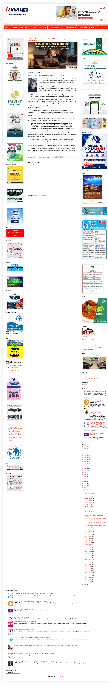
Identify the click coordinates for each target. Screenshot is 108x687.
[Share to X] (59, 157)
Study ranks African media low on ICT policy (46, 75)
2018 (85, 464)
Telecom (35, 27)
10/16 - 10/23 (88, 534)
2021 (85, 457)
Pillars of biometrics (88, 349)
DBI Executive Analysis (71, 27)
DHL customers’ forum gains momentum (95, 525)
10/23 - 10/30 (88, 531)
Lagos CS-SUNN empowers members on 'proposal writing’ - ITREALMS (32, 637)
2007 (85, 487)
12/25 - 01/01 (88, 493)
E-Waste (7, 27)
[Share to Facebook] (60, 157)
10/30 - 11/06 (88, 511)
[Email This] (56, 157)
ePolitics (20, 24)
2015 (85, 470)
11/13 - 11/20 (88, 506)
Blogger (64, 676)
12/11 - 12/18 (88, 498)
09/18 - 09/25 (88, 542)
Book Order (102, 24)
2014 (85, 472)
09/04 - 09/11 (88, 547)
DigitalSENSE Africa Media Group (92, 378)
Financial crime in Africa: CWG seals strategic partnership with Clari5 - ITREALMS (34, 661)
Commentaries (51, 24)
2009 (85, 483)
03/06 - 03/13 (88, 577)
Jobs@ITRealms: (91, 24)
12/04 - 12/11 (88, 500)
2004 (85, 584)
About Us (13, 24)
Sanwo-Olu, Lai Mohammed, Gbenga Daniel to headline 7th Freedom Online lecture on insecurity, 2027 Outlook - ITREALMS (45, 645)
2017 (85, 466)
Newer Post (31, 193)
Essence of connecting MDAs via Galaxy (24, 629)
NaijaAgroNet (81, 24)
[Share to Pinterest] (62, 157)
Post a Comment (34, 165)
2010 (85, 481)
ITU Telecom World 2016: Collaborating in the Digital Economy (14, 434)
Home (6, 24)
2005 (85, 492)
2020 (85, 459)
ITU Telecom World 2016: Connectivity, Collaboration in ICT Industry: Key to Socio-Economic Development (15, 429)
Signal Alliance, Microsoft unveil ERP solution (95, 391)
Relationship (42, 27)
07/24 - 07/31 (88, 559)
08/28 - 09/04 (88, 549)
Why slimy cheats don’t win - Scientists (23, 609)
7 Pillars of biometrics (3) (90, 345)
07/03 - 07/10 (88, 566)
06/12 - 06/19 (88, 568)
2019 (85, 461)
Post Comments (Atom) (40, 195)
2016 (85, 468)
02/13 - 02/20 (88, 581)
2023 (85, 453)
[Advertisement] (52, 179)
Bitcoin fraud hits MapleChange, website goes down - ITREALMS (98, 400)
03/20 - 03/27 (88, 572)
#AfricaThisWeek (62, 24)
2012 (85, 477)
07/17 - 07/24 (88, 562)
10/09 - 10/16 (88, 536)
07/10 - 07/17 (88, 564)
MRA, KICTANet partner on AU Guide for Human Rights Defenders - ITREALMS (97, 423)
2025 (85, 448)
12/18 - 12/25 (88, 496)
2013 (85, 474)
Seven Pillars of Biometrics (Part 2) (92, 347)
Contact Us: (72, 24)
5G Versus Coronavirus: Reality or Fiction (14, 368)
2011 (85, 479)
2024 (85, 451)
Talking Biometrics (40, 24)
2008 (85, 485)
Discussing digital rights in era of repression (25, 621)
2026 (85, 446)
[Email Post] (53, 157)
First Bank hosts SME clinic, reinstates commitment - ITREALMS (97, 412)
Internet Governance (17, 27)
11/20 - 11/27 (88, 504)
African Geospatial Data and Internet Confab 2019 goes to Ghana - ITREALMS (34, 653)
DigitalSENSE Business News (91, 375)
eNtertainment (29, 24)
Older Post (74, 193)
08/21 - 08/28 (88, 551)
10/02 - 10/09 (88, 538)
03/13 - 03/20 (88, 575)
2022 (85, 455)
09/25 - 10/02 (88, 540)
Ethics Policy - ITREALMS (87, 27)
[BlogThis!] (57, 157)
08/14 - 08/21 (88, 553)
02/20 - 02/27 (88, 579)
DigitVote (27, 27)
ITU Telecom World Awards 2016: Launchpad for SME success (14, 439)
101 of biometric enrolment (90, 344)
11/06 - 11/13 (88, 509)
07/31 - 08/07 (88, 557)
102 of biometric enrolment (90, 342)
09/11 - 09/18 (88, 544)
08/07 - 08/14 (88, 555)
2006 (85, 489)
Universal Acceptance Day (56, 27)
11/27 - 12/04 (88, 502)
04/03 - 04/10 (88, 570)
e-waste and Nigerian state (91, 513)
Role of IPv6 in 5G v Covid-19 (15, 365)
